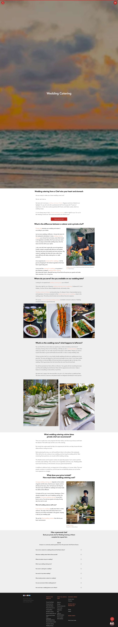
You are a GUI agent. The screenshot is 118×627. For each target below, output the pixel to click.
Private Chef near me (50, 607)
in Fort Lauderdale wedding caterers (50, 299)
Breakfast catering (49, 611)
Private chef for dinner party (50, 616)
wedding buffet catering (54, 270)
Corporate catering (50, 623)
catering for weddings (49, 268)
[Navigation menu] (115, 2)
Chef (67, 268)
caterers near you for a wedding (66, 294)
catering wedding (72, 348)
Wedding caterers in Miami (42, 292)
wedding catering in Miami (55, 203)
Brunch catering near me (51, 613)
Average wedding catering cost (44, 482)
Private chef (39, 228)
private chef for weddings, (52, 261)
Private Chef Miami (50, 602)
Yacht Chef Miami (49, 605)
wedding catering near (55, 282)
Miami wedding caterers (48, 518)
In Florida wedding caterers (57, 212)
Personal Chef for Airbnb (51, 621)
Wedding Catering (49, 625)
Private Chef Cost (49, 604)
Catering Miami (49, 609)
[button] (59, 219)
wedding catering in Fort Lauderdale (62, 286)
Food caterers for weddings (43, 508)
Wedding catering (69, 267)
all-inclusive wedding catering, (48, 497)
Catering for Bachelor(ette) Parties (50, 619)
